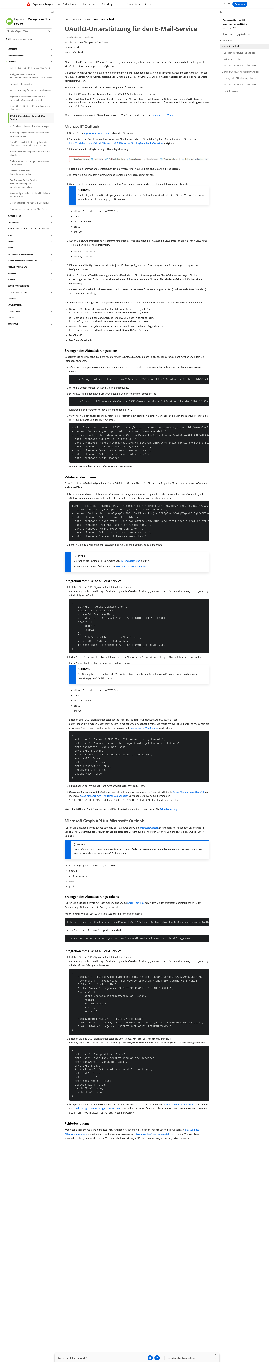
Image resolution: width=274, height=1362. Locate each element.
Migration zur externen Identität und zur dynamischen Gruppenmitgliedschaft (27, 98)
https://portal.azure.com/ (96, 133)
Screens (11, 279)
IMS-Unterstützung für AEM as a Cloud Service (30, 90)
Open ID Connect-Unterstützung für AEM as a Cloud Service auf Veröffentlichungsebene (30, 144)
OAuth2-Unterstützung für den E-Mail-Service (28, 117)
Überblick (12, 49)
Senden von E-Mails (162, 115)
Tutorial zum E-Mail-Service (144, 727)
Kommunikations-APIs (17, 267)
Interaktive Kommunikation (20, 254)
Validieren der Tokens (233, 59)
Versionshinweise (16, 55)
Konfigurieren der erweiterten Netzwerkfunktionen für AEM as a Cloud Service (31, 76)
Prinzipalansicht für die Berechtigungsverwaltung (21, 172)
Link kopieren (245, 34)
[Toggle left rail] (52, 12)
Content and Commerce (18, 286)
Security (76, 47)
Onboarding (13, 222)
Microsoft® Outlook (230, 46)
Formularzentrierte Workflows (23, 260)
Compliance (13, 324)
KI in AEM (12, 273)
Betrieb (11, 318)
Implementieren (15, 305)
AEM (87, 19)
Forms (11, 248)
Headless (12, 299)
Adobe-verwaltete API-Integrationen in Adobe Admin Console (30, 163)
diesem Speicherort (130, 560)
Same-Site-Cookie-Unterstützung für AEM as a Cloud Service (30, 108)
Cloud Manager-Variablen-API (188, 791)
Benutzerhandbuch (104, 19)
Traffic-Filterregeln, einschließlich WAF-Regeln (30, 126)
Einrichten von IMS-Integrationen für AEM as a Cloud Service (30, 153)
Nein (235, 27)
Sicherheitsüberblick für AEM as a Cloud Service (31, 68)
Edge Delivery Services (18, 292)
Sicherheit (12, 62)
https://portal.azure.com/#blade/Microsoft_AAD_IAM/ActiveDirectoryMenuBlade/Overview (116, 143)
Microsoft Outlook (149, 827)
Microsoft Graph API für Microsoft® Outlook (240, 71)
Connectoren (14, 311)
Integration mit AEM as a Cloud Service (241, 65)
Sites (10, 235)
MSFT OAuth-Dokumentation (131, 566)
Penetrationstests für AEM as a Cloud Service (29, 209)
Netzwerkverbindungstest (21, 84)
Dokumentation (73, 19)
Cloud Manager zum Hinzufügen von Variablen (104, 795)
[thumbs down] (157, 1357)
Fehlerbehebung (168, 809)
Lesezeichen (230, 34)
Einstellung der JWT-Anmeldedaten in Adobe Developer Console (29, 134)
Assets (11, 241)
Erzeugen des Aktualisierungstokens (154, 1133)
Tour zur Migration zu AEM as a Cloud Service (28, 229)
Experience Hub (14, 216)
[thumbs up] (150, 1357)
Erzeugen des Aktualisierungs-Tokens (240, 78)
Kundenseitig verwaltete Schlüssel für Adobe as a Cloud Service (30, 195)
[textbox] (29, 31)
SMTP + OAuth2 (135, 902)
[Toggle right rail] (221, 12)
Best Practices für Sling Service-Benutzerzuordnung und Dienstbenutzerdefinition (23, 183)
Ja (227, 27)
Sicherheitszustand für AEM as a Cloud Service (30, 202)
